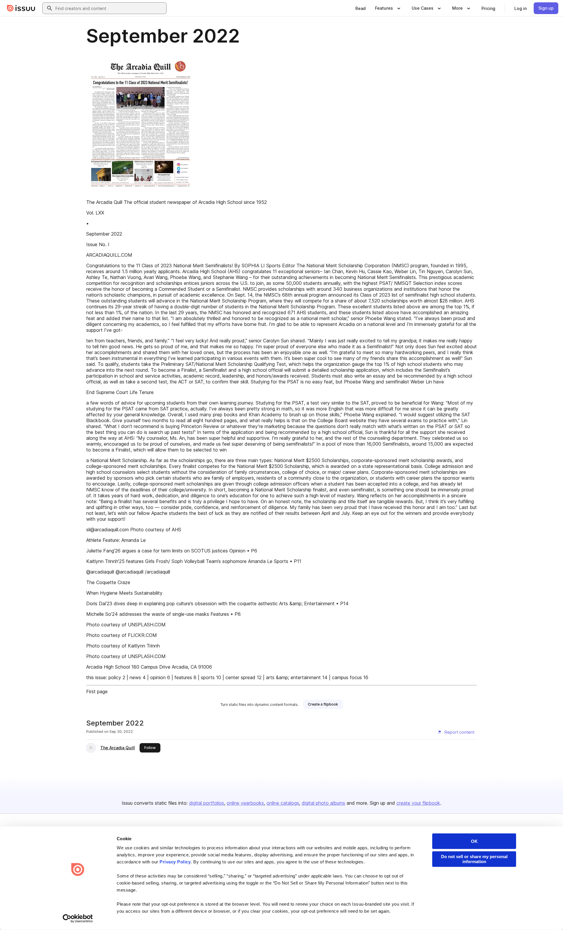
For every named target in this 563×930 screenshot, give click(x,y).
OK (474, 841)
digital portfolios (206, 803)
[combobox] (109, 8)
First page (97, 691)
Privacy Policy (175, 861)
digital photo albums (323, 803)
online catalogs (283, 803)
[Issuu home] (21, 8)
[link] (360, 8)
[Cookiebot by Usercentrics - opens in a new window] (78, 918)
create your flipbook (418, 803)
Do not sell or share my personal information (474, 859)
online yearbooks (245, 803)
